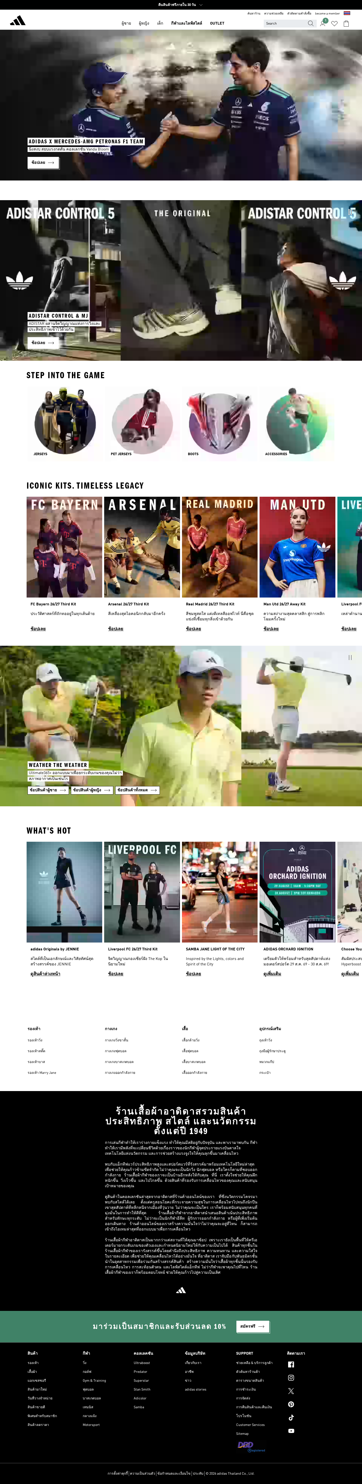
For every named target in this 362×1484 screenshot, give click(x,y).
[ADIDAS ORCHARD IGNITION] (297, 911)
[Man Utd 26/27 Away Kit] (297, 566)
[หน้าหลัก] (18, 21)
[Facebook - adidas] (310, 1365)
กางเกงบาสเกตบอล (119, 1062)
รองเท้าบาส (36, 1062)
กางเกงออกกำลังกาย (120, 1073)
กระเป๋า (265, 1073)
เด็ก (160, 24)
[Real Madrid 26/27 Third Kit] (220, 566)
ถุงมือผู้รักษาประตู (272, 1051)
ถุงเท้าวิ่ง (265, 1040)
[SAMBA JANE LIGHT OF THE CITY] (220, 911)
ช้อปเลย (38, 629)
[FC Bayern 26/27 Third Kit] (64, 566)
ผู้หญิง (144, 24)
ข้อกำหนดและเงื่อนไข (174, 1473)
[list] (181, 566)
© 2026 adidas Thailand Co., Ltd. (230, 1473)
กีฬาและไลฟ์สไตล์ (186, 24)
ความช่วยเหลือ (273, 13)
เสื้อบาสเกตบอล (194, 1062)
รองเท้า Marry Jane (42, 1073)
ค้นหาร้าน (253, 13)
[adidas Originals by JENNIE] (64, 911)
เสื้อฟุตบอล (190, 1051)
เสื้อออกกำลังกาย (194, 1073)
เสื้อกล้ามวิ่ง (190, 1040)
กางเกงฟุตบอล (116, 1051)
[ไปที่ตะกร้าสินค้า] (346, 24)
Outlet (217, 24)
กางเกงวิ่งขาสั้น (116, 1040)
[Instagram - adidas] (310, 1378)
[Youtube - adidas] (310, 1431)
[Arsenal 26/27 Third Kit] (142, 566)
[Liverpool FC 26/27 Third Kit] (142, 911)
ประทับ (198, 1473)
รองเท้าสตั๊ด (36, 1051)
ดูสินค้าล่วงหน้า (45, 974)
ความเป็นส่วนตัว (142, 1473)
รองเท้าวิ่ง (35, 1040)
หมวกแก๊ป (266, 1062)
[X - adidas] (310, 1391)
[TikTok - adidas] (310, 1418)
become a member (327, 13)
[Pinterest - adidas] (310, 1405)
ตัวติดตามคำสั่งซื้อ (299, 13)
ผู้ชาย (126, 24)
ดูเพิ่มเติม (272, 974)
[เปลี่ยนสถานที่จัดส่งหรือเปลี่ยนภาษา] (347, 14)
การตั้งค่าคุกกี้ (118, 1473)
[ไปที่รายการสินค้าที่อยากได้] (334, 24)
